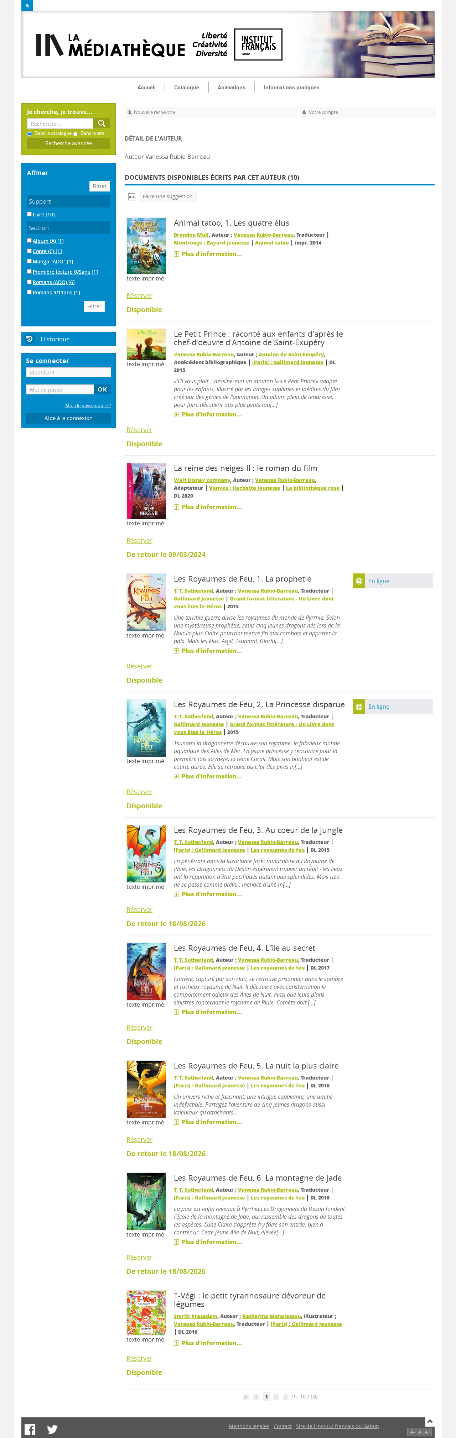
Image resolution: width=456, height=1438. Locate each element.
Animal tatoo (272, 242)
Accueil (147, 87)
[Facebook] (29, 1429)
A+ (428, 1431)
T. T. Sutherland (193, 590)
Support (40, 201)
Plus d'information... (212, 254)
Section (39, 228)
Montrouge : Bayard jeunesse (211, 242)
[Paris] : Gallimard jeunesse (287, 362)
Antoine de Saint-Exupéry (291, 354)
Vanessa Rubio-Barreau (264, 234)
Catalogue (186, 87)
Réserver (139, 295)
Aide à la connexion (69, 418)
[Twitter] (52, 1429)
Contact (283, 1426)
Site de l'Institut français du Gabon (337, 1426)
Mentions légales (249, 1426)
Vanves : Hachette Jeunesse (244, 487)
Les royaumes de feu (278, 849)
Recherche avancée (68, 143)
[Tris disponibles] (131, 196)
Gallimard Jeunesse (199, 598)
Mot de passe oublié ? (88, 406)
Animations (231, 87)
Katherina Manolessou (271, 1316)
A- (412, 1431)
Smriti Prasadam (195, 1316)
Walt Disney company (202, 480)
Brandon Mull (191, 234)
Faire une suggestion (168, 196)
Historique (55, 339)
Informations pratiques (292, 87)
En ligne (378, 581)
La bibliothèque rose (313, 487)
